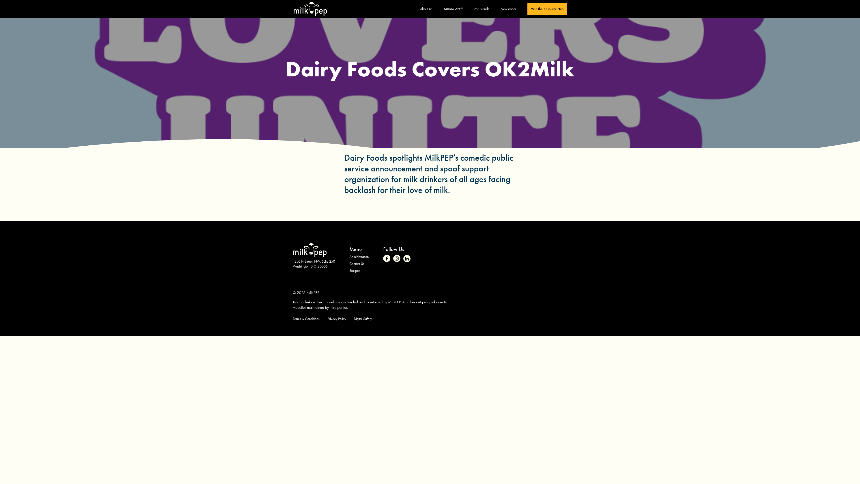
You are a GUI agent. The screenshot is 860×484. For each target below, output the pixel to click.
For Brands (481, 8)
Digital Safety (363, 318)
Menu (355, 249)
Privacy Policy (336, 318)
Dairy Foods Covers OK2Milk (430, 69)
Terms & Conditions (306, 318)
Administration (359, 256)
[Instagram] (396, 258)
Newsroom (508, 8)
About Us (426, 8)
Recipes (354, 270)
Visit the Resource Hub (547, 8)
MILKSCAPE (453, 8)
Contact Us (356, 263)
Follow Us (393, 249)
